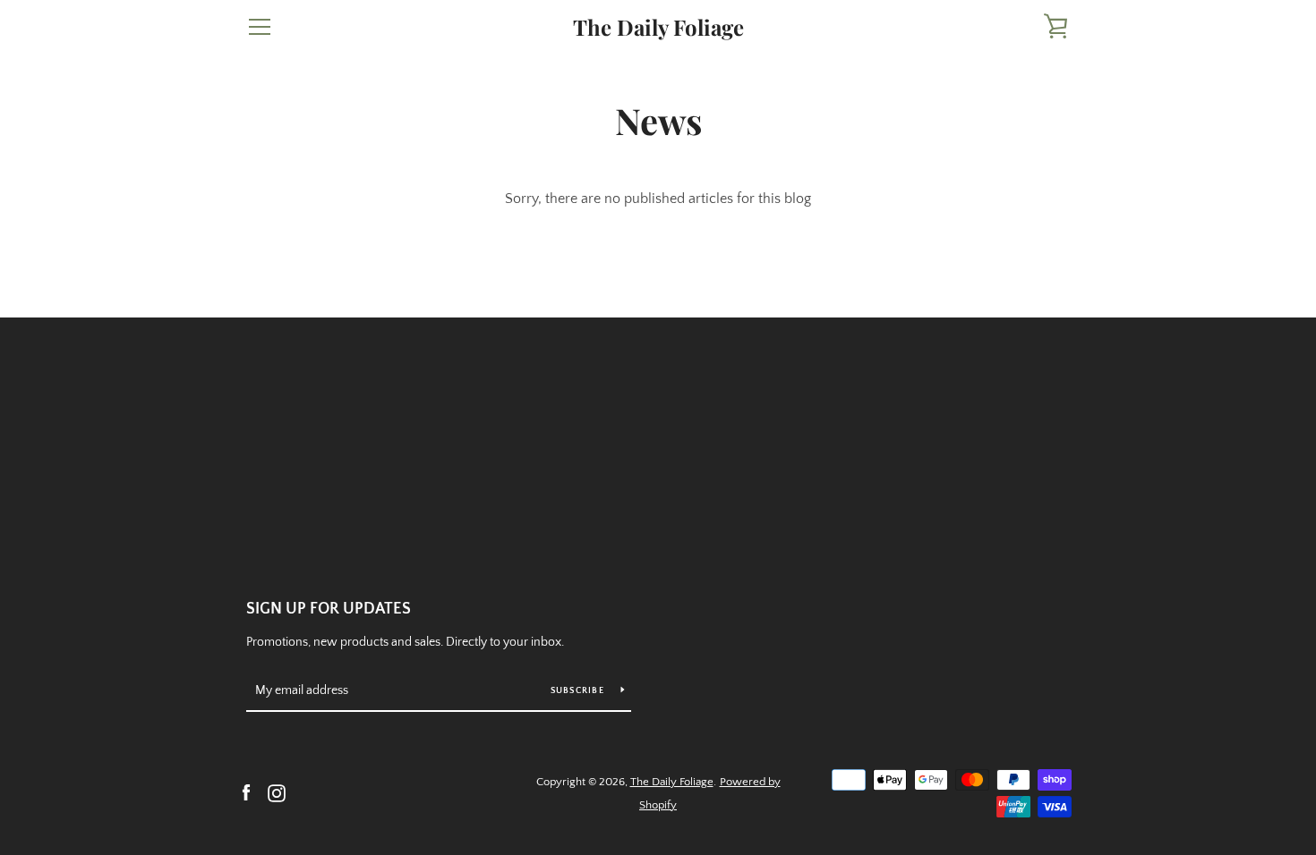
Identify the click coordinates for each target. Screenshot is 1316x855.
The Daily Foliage (658, 27)
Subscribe (579, 691)
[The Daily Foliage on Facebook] (246, 792)
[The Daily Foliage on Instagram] (277, 792)
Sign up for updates (328, 609)
